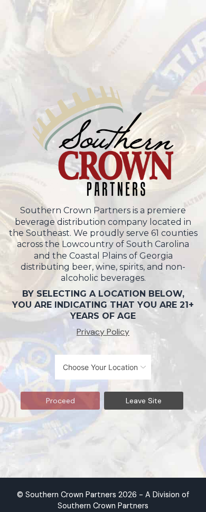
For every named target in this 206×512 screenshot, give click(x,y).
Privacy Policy (103, 331)
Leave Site (144, 400)
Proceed (60, 400)
